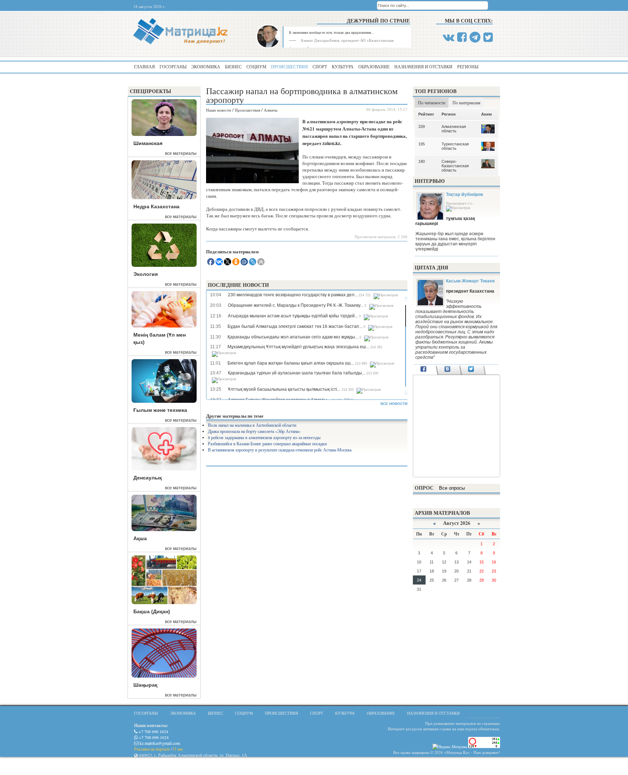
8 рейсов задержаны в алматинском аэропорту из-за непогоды (264, 437)
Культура (343, 66)
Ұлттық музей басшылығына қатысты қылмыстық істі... (284, 389)
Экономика (205, 66)
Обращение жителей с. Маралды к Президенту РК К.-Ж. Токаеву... (295, 305)
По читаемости (431, 102)
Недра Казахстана (156, 206)
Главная (144, 66)
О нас (178, 749)
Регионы (467, 66)
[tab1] (423, 370)
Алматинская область (454, 128)
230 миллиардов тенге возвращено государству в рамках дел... (293, 294)
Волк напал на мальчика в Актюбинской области (252, 425)
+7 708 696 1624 (152, 731)
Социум (256, 66)
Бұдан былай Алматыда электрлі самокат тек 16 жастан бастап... (295, 326)
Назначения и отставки (423, 66)
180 (421, 161)
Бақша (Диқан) (151, 611)
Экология (145, 274)
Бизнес (233, 66)
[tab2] (447, 370)
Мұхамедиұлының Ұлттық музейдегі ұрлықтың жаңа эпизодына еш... (298, 346)
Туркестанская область (455, 146)
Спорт (320, 66)
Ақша (140, 538)
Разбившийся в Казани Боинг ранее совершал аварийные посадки (267, 443)
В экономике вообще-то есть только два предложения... (331, 32)
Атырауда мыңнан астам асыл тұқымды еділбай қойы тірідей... (293, 315)
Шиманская (147, 143)
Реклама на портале (152, 749)
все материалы (181, 153)
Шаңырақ (145, 685)
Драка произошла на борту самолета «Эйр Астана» (254, 431)
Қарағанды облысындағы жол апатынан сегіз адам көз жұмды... (293, 337)
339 (421, 126)
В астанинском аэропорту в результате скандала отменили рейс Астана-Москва (279, 450)
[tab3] (471, 370)
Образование (374, 66)
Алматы (270, 110)
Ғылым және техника (160, 410)
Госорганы (173, 66)
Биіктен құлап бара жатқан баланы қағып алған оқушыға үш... (291, 363)
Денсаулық (147, 478)
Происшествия (289, 66)
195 (421, 144)
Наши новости (218, 110)
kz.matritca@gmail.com (159, 743)
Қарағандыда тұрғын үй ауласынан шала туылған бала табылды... (296, 373)
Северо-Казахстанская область (455, 165)
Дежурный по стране (378, 20)
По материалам (466, 102)
